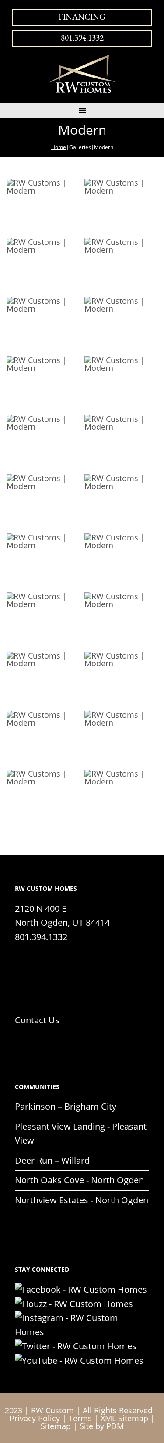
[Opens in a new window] (81, 1289)
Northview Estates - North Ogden (81, 1200)
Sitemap (56, 1426)
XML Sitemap (124, 1418)
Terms (80, 1418)
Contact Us (37, 1020)
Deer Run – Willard (52, 1160)
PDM (115, 1426)
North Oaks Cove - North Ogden (79, 1180)
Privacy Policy (35, 1418)
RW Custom (52, 1410)
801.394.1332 (82, 37)
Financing (82, 16)
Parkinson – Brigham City (65, 1106)
